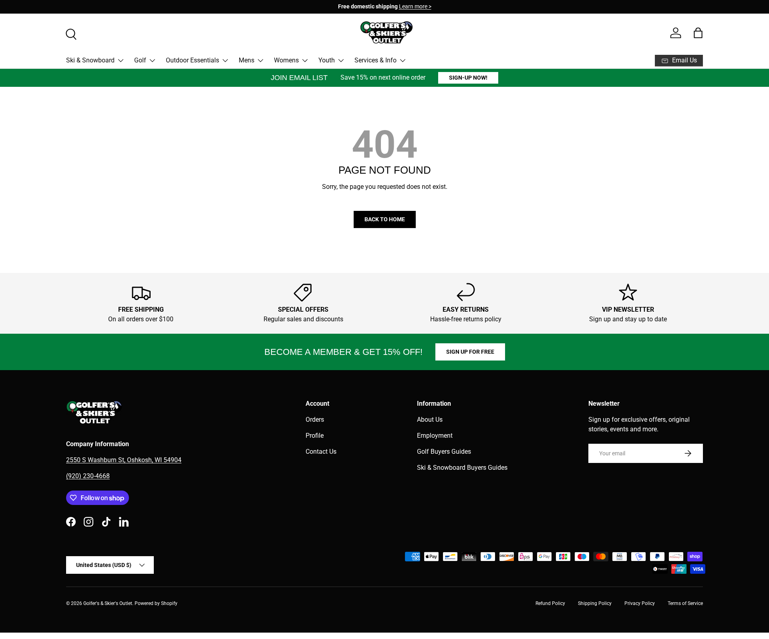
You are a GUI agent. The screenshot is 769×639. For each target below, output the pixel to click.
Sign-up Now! (468, 77)
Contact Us (321, 451)
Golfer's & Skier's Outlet (107, 603)
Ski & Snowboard (90, 60)
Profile (315, 435)
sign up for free (470, 352)
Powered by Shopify (156, 603)
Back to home (384, 219)
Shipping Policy (595, 603)
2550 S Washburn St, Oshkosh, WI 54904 (123, 460)
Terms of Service (685, 603)
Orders (315, 419)
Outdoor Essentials (192, 60)
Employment (435, 435)
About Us (430, 419)
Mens (246, 60)
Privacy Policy (639, 603)
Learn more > (343, 6)
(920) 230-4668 (88, 476)
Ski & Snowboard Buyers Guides (462, 467)
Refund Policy (550, 603)
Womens (286, 60)
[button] (698, 33)
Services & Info (375, 60)
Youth (326, 60)
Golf (140, 60)
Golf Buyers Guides (444, 451)
